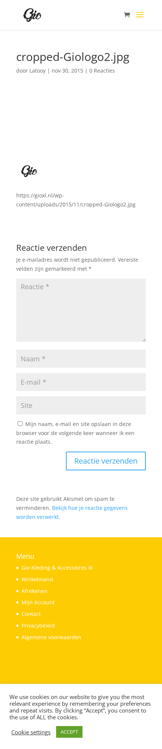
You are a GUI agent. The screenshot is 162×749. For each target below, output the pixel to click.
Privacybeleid (38, 625)
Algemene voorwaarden (51, 637)
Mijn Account (38, 602)
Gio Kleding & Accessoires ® (57, 567)
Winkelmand (37, 579)
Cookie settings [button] (30, 732)
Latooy (37, 70)
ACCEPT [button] (69, 731)
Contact (31, 613)
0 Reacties (102, 70)
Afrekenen (34, 590)
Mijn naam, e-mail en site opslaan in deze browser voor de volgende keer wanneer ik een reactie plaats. (75, 433)
